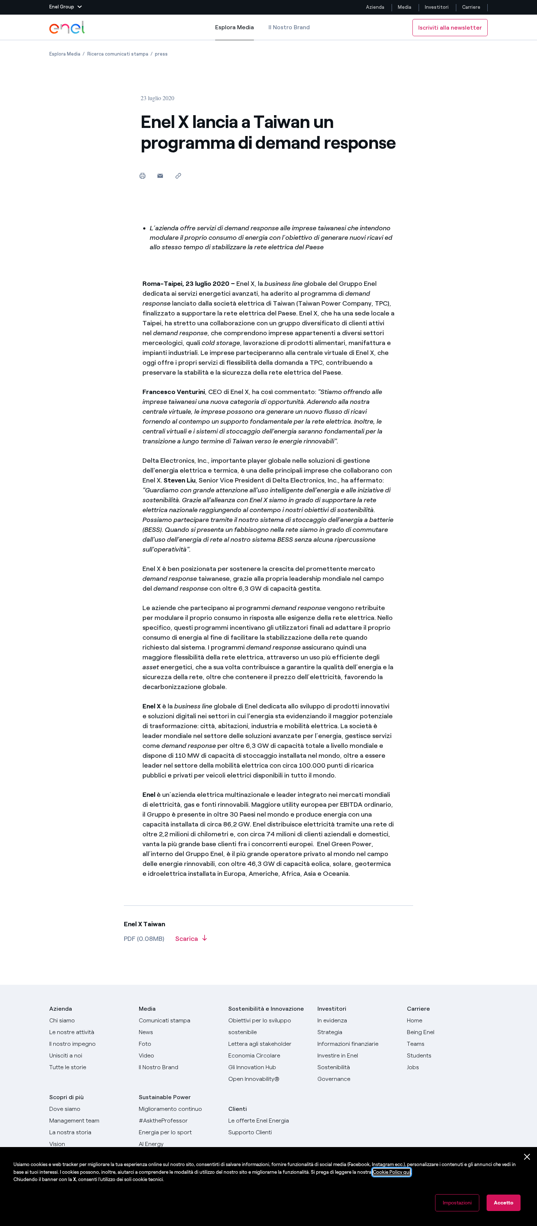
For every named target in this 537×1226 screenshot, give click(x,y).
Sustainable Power (165, 1097)
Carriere (471, 7)
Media (404, 7)
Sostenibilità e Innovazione (266, 1008)
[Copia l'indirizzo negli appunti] (178, 175)
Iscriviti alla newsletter (450, 27)
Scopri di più (66, 1097)
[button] (65, 7)
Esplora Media (234, 32)
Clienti (237, 1108)
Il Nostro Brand (289, 27)
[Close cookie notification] (527, 1157)
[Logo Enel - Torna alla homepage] (67, 27)
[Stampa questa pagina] (142, 175)
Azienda (375, 7)
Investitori (437, 7)
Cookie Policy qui (391, 1172)
